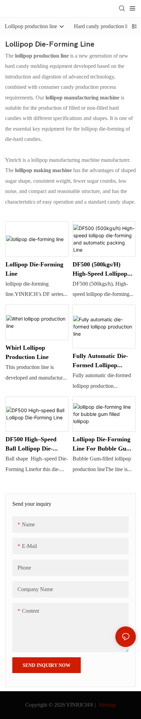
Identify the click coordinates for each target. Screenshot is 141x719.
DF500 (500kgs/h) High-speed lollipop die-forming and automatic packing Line (100, 269)
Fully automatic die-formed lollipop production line (100, 361)
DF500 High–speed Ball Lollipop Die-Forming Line (30, 444)
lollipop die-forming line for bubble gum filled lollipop (102, 444)
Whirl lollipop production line (27, 352)
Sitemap (106, 705)
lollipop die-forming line (34, 269)
